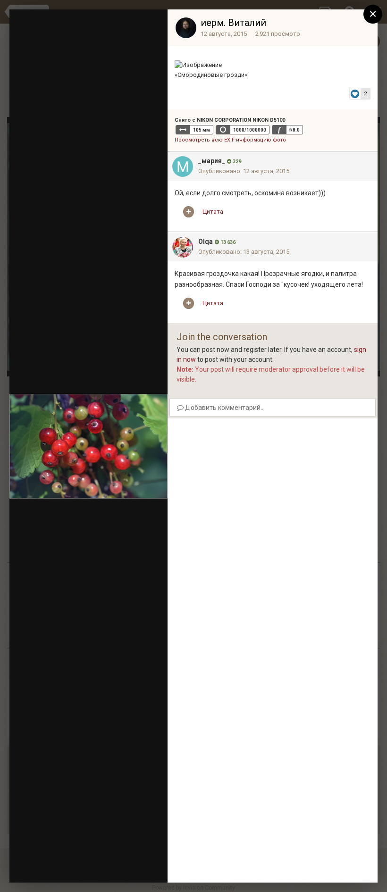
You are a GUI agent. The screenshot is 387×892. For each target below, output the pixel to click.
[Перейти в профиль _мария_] (182, 166)
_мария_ (211, 161)
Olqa (205, 241)
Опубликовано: (243, 171)
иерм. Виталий (233, 22)
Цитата (212, 211)
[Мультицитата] (188, 211)
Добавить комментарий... (224, 407)
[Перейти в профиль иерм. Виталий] (186, 27)
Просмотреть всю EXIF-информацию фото (230, 140)
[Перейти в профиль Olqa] (182, 247)
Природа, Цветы (76, 53)
